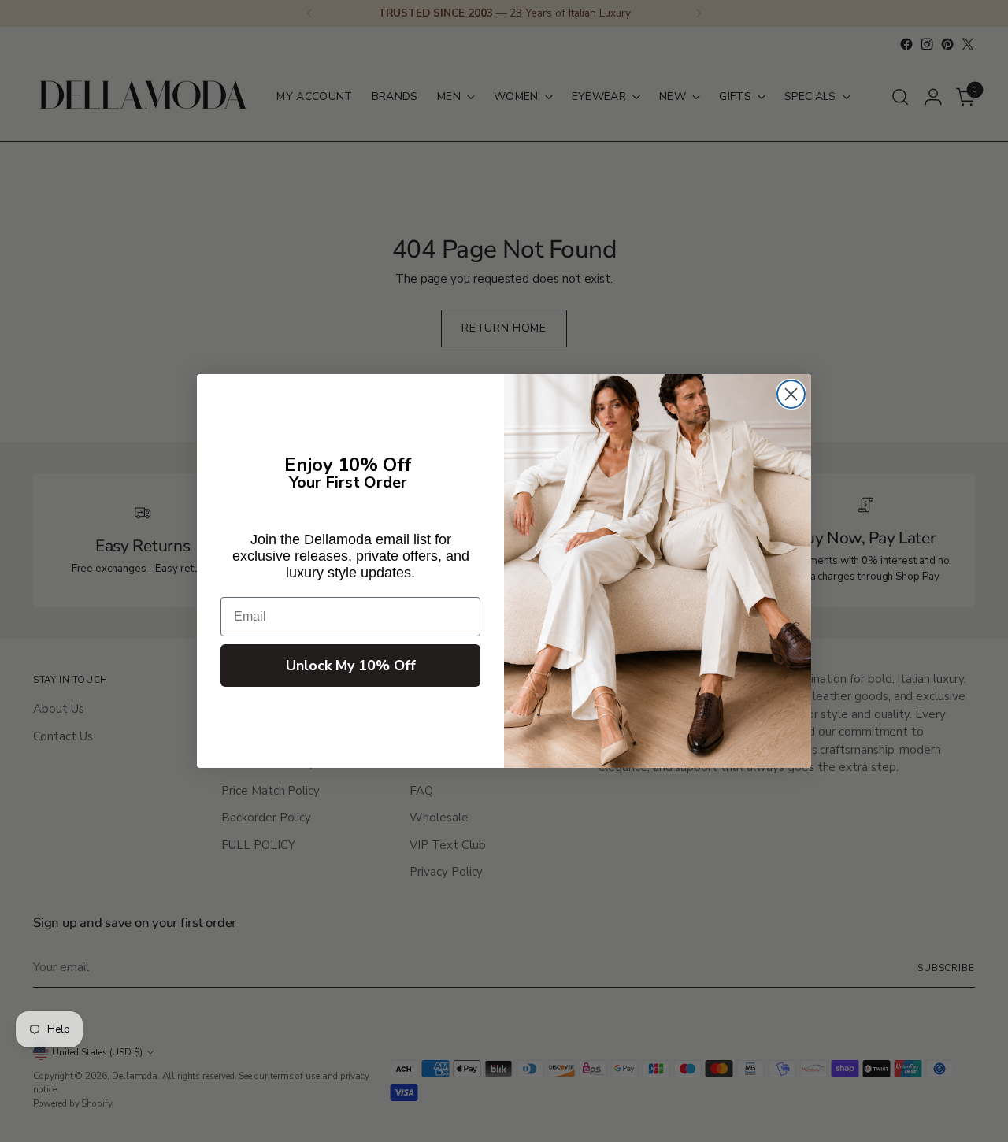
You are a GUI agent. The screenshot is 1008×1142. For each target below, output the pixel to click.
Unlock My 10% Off (351, 665)
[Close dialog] (791, 394)
